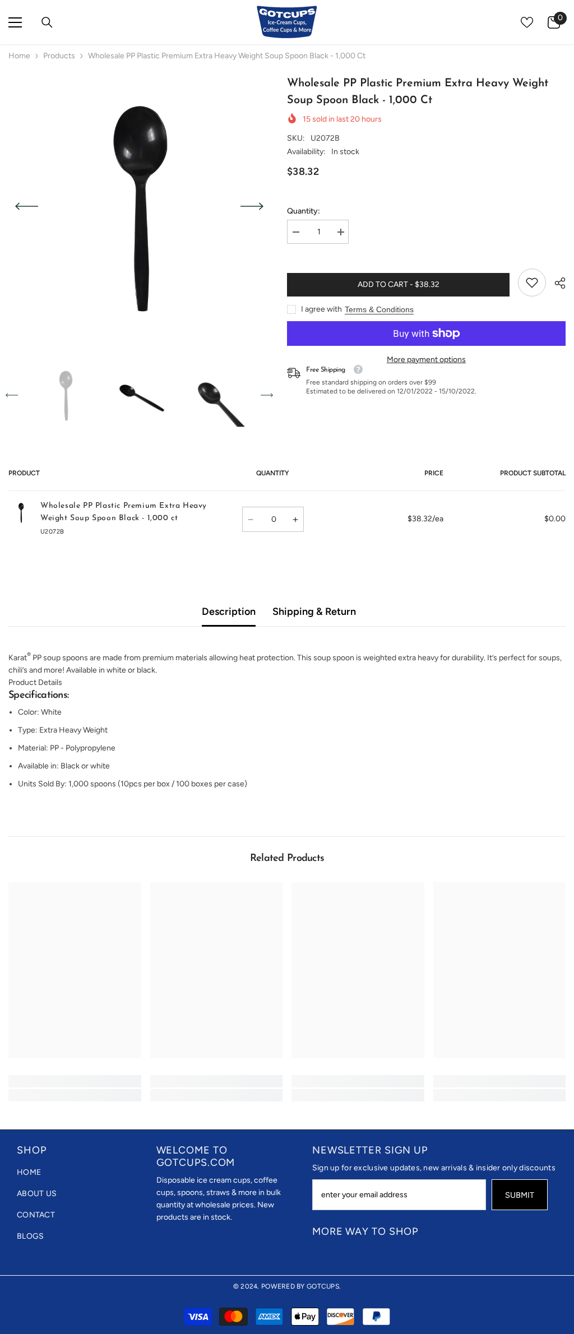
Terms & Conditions (379, 309)
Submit (519, 1195)
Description (229, 611)
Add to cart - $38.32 (398, 284)
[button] (26, 206)
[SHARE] (556, 283)
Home (19, 56)
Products (59, 56)
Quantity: (303, 211)
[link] (532, 282)
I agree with (321, 309)
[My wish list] (527, 22)
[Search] (47, 22)
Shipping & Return (314, 611)
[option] (139, 206)
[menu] (15, 22)
